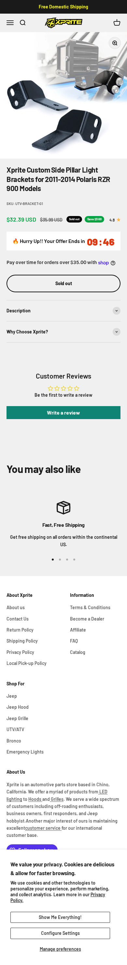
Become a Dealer (87, 618)
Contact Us (18, 618)
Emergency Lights (25, 751)
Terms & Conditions (90, 607)
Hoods (35, 799)
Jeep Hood (18, 707)
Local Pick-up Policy (27, 663)
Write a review (63, 412)
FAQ (74, 641)
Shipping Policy (22, 641)
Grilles (57, 799)
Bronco (14, 740)
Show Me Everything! (60, 917)
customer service (43, 828)
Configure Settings (60, 933)
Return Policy (20, 630)
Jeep (12, 696)
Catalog (77, 652)
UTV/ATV (15, 729)
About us (16, 607)
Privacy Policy (20, 652)
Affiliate (78, 630)
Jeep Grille (17, 718)
